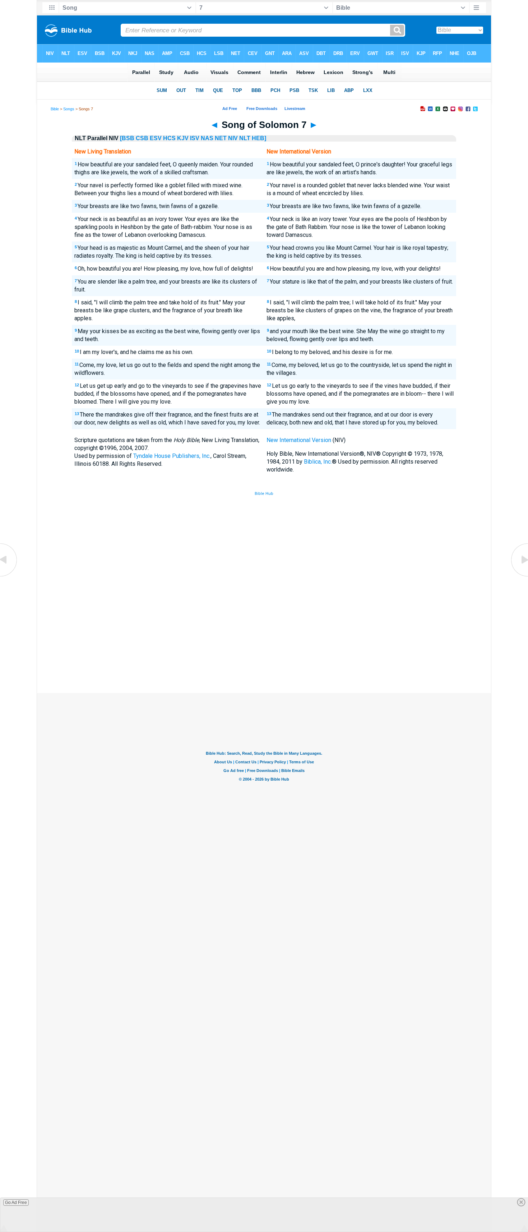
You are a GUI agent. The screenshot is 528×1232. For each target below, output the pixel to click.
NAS (207, 138)
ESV (156, 138)
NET (221, 138)
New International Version (299, 440)
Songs (68, 109)
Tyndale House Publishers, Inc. (171, 455)
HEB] (259, 138)
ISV (194, 138)
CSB (142, 138)
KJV (183, 138)
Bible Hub (264, 493)
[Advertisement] (264, 640)
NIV (233, 138)
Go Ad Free (16, 1202)
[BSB (127, 138)
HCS (169, 138)
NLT (244, 138)
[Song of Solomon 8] (519, 576)
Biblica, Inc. (318, 461)
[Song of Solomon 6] (9, 576)
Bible (55, 109)
